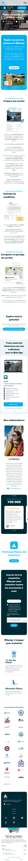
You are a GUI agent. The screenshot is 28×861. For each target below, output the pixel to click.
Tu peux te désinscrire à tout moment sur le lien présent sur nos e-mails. (13, 614)
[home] (3, 3)
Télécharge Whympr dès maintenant (14, 553)
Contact (14, 813)
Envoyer (14, 625)
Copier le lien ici (13, 404)
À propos (14, 809)
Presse (14, 811)
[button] (25, 3)
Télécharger (22, 8)
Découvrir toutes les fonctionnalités (14, 329)
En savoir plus (14, 67)
